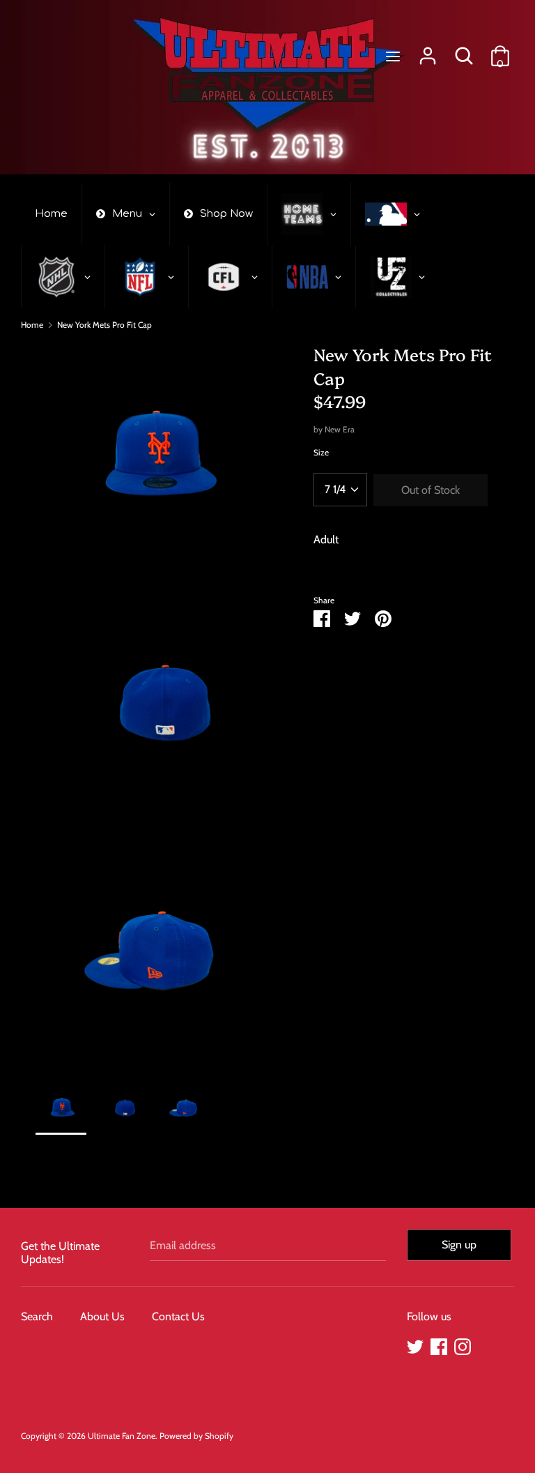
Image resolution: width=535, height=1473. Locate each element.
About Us (102, 1316)
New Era (340, 429)
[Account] (428, 50)
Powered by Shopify (196, 1435)
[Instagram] (462, 1345)
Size (321, 452)
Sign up (459, 1244)
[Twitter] (415, 1345)
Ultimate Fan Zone (121, 1435)
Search (37, 1316)
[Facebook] (439, 1345)
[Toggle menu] (393, 56)
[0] (500, 50)
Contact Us (178, 1316)
